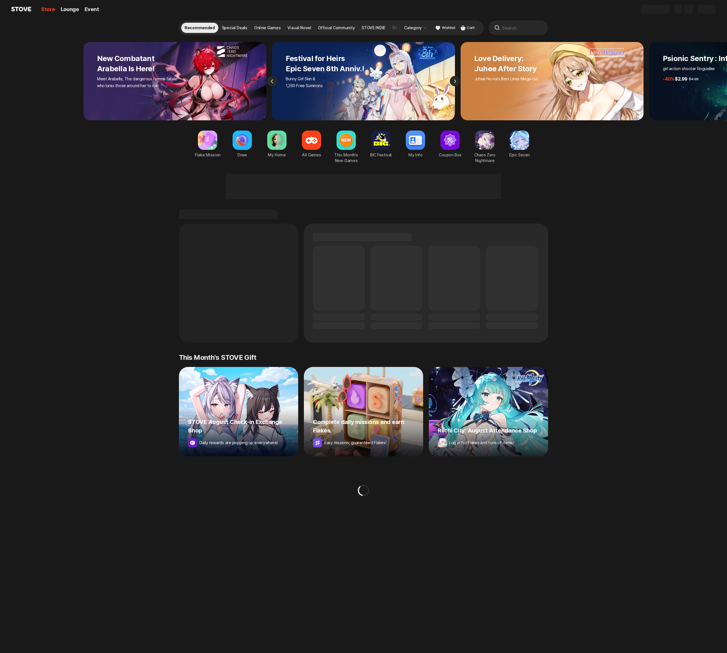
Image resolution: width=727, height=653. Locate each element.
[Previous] (272, 81)
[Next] (455, 81)
